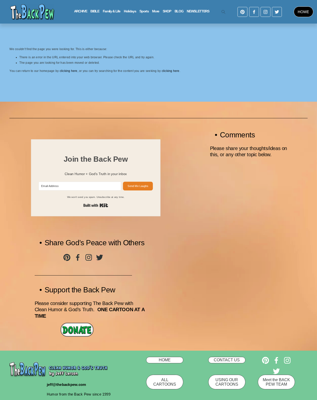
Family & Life (111, 11)
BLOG (179, 11)
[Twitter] (277, 12)
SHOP (167, 11)
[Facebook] (254, 12)
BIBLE (94, 11)
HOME (303, 12)
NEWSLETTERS (198, 11)
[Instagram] (265, 12)
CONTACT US (227, 360)
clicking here (69, 71)
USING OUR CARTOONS (226, 382)
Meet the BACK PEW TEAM (276, 382)
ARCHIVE (80, 11)
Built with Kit (95, 205)
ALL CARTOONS (164, 382)
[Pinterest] (242, 12)
